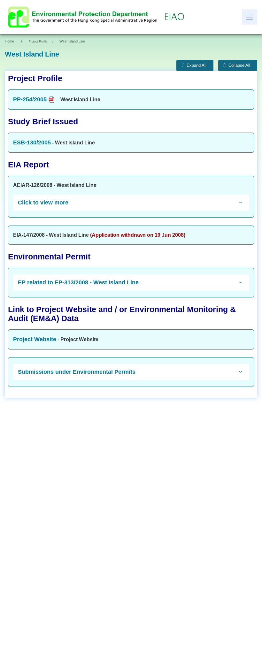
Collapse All (239, 65)
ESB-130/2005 (32, 142)
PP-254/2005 (30, 99)
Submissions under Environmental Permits (76, 372)
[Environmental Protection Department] (84, 17)
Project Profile (38, 41)
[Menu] (249, 17)
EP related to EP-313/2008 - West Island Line (78, 282)
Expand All (196, 65)
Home (9, 41)
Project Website (34, 339)
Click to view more (43, 202)
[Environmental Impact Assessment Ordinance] (176, 17)
